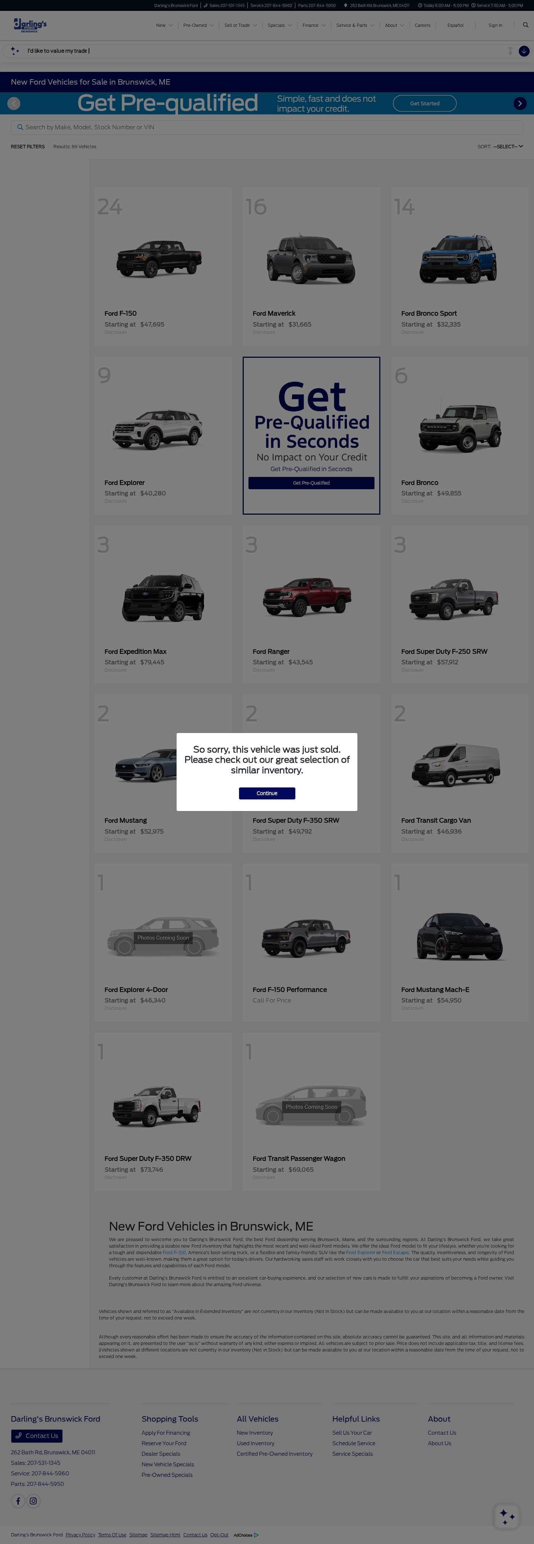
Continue (267, 793)
